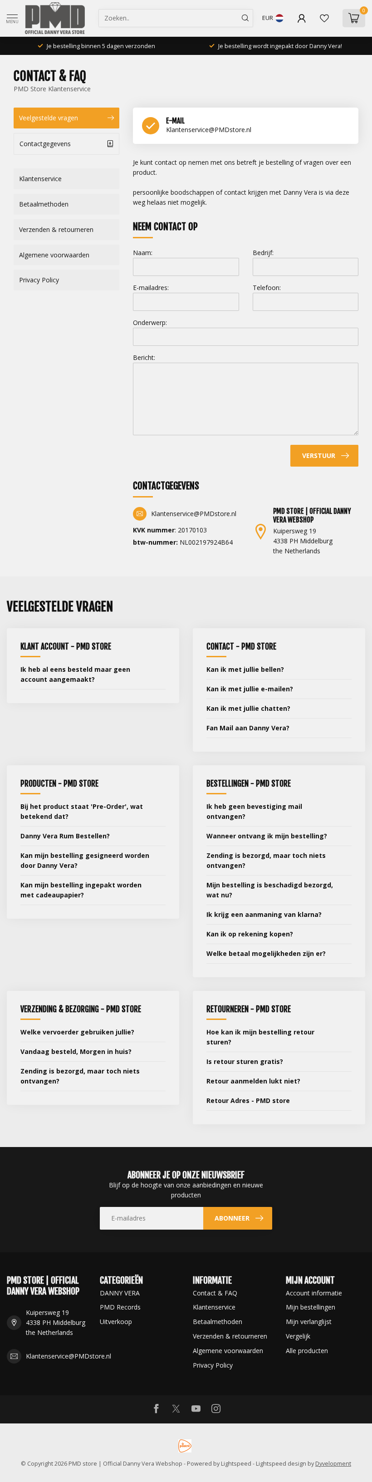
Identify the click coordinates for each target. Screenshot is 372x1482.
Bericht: (144, 357)
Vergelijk (298, 1336)
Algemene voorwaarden (54, 255)
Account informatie (314, 1293)
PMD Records (120, 1307)
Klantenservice (40, 178)
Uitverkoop (116, 1321)
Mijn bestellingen (310, 1307)
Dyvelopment (333, 1463)
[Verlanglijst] (324, 18)
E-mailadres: (151, 287)
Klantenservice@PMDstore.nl (68, 1356)
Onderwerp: (150, 322)
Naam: (142, 252)
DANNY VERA (120, 1293)
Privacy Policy (39, 280)
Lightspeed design (281, 1463)
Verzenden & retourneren (56, 229)
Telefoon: (267, 287)
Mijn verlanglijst (309, 1321)
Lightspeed (236, 1463)
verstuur (318, 455)
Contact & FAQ (215, 1293)
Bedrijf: (263, 252)
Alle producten (307, 1350)
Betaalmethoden (44, 204)
